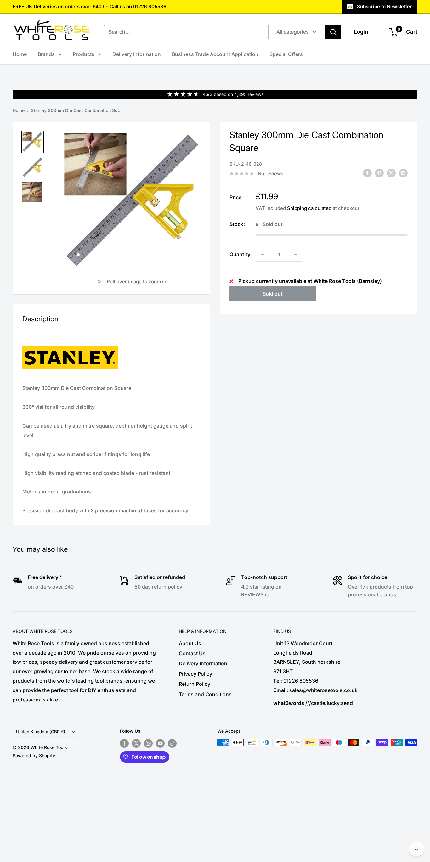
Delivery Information (136, 54)
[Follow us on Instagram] (148, 743)
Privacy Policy (195, 674)
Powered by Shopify (34, 755)
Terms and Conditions (205, 694)
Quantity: (240, 254)
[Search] (333, 32)
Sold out (273, 293)
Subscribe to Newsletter (384, 6)
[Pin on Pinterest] (379, 173)
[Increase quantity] (296, 254)
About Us (190, 643)
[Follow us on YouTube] (160, 743)
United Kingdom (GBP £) (40, 731)
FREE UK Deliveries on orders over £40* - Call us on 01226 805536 (90, 6)
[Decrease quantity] (262, 254)
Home (20, 54)
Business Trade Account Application (215, 54)
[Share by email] (403, 173)
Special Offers (286, 54)
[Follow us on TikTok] (172, 743)
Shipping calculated (309, 208)
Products (83, 54)
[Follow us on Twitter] (136, 743)
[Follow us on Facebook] (124, 743)
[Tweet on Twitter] (391, 173)
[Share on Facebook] (367, 173)
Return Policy (194, 684)
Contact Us (192, 653)
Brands (46, 54)
